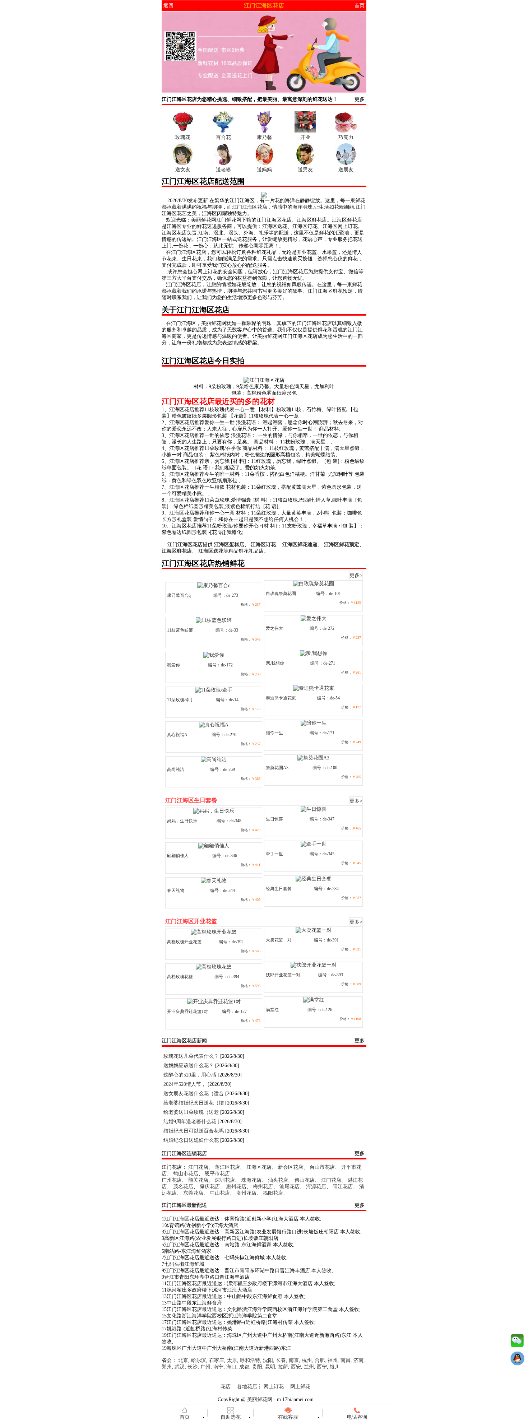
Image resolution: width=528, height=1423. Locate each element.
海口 (231, 1366)
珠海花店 (251, 1180)
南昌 (346, 1360)
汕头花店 (278, 1180)
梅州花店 (263, 1186)
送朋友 (345, 169)
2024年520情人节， (184, 1084)
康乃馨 (264, 137)
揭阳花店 (273, 1193)
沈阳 (268, 1360)
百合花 (223, 137)
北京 (183, 1360)
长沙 (192, 1366)
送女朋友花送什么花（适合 (193, 1093)
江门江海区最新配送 (184, 1205)
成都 (244, 1366)
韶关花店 (198, 1180)
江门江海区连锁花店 (184, 1153)
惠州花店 (236, 1186)
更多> (355, 575)
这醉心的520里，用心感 (189, 1075)
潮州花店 (246, 1193)
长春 (281, 1360)
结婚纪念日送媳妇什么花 (191, 1140)
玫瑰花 (182, 137)
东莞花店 (193, 1193)
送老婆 (223, 169)
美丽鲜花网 (259, 1399)
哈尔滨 (198, 1360)
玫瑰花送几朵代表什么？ (191, 1056)
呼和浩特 (250, 1360)
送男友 (305, 169)
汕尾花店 (289, 1186)
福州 (333, 1360)
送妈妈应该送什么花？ (188, 1065)
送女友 (182, 169)
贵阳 (257, 1366)
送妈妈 (264, 169)
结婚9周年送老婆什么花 (189, 1121)
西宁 (322, 1366)
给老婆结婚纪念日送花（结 (193, 1103)
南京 (294, 1360)
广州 (205, 1366)
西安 (296, 1366)
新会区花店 (290, 1167)
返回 (168, 5)
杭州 (307, 1360)
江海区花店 (259, 1167)
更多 (360, 99)
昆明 (270, 1366)
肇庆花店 (210, 1186)
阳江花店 (343, 1186)
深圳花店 (225, 1180)
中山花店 (220, 1193)
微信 (517, 1342)
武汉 (180, 1366)
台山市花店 (322, 1167)
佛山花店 (305, 1180)
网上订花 (274, 1386)
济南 (358, 1360)
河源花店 (316, 1186)
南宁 (218, 1366)
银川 (335, 1366)
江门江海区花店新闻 (184, 1040)
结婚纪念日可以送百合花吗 (193, 1131)
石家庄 (216, 1360)
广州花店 (172, 1180)
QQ (517, 1360)
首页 (360, 5)
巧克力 (345, 137)
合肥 (320, 1360)
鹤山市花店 (185, 1173)
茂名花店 (183, 1186)
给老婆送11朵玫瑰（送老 (191, 1112)
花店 (226, 1386)
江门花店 (198, 1167)
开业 (305, 137)
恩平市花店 (217, 1173)
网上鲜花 (300, 1386)
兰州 (309, 1366)
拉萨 (283, 1366)
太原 (232, 1360)
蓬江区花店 (227, 1167)
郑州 (167, 1366)
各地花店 (247, 1386)
